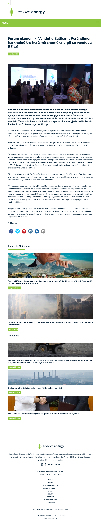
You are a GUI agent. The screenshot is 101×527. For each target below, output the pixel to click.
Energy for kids (50, 500)
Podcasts (50, 503)
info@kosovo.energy (50, 518)
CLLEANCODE (56, 474)
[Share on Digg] (37, 232)
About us (50, 494)
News (50, 482)
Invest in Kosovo (50, 488)
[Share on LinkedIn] (30, 232)
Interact (50, 497)
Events (50, 491)
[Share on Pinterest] (24, 232)
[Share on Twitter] (17, 232)
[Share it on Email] (43, 232)
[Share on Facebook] (11, 232)
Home (50, 479)
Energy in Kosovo (50, 485)
